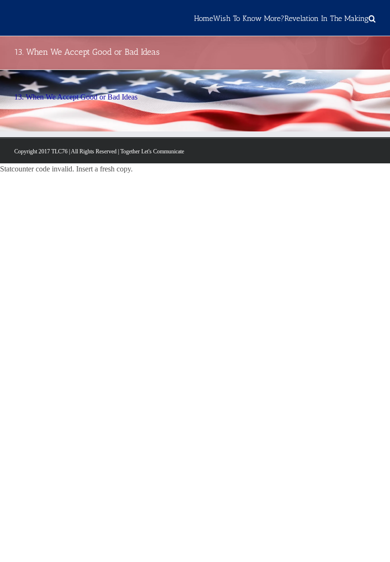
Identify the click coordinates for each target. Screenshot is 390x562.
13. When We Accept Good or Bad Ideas (75, 97)
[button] (372, 18)
